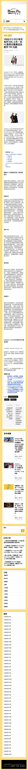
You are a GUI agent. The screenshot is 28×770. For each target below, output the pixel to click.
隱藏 (12, 152)
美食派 (6, 603)
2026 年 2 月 (7, 635)
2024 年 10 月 (7, 685)
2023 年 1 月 (7, 751)
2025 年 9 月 (7, 651)
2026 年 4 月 (7, 629)
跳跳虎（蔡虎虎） (9, 50)
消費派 (9, 35)
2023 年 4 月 (7, 742)
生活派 (6, 594)
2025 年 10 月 (7, 648)
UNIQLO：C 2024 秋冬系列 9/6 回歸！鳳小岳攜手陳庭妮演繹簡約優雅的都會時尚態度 (15, 382)
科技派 (6, 600)
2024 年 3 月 (7, 707)
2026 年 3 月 (7, 632)
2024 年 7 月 (7, 695)
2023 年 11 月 (7, 720)
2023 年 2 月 (7, 748)
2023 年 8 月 (7, 729)
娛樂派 (6, 581)
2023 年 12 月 (7, 717)
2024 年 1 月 (7, 713)
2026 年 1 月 (7, 638)
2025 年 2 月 (7, 673)
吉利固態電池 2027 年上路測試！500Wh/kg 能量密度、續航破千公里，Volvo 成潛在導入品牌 (13, 563)
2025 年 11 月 (7, 645)
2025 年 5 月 (7, 663)
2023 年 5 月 (7, 738)
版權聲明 (13, 766)
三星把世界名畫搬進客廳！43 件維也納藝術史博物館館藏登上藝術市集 (14, 541)
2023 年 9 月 (7, 726)
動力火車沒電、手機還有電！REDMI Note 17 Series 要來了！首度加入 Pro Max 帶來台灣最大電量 (13, 556)
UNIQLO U (13, 399)
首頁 (5, 28)
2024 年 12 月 (7, 679)
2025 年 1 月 (7, 676)
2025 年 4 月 (7, 667)
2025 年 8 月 (7, 654)
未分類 (6, 588)
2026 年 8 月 (7, 616)
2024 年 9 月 (7, 688)
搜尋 (5, 527)
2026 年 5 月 (7, 626)
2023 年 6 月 (7, 735)
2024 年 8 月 (7, 692)
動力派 (6, 578)
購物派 (6, 606)
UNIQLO (7, 399)
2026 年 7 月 (7, 620)
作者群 (17, 766)
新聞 (5, 35)
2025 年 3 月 (7, 670)
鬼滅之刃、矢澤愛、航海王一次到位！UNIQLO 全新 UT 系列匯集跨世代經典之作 (19, 508)
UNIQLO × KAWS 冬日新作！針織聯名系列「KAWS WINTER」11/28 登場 (19, 468)
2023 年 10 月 (7, 723)
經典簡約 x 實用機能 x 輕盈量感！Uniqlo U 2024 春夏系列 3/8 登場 (15, 378)
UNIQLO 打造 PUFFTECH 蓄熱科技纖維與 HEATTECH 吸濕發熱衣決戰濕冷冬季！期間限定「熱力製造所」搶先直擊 (19, 445)
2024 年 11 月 (7, 682)
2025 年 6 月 (7, 660)
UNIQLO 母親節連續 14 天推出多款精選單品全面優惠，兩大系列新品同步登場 (15, 391)
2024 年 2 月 (7, 710)
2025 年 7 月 (7, 657)
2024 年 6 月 (7, 698)
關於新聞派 (22, 766)
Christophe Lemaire (13, 396)
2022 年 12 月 (7, 754)
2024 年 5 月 (7, 701)
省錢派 (6, 597)
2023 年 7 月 (7, 732)
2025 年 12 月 (7, 641)
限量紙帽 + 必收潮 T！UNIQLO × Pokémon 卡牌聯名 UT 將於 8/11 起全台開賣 (19, 489)
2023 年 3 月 (7, 745)
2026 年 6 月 (7, 623)
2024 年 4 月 (7, 704)
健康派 (6, 575)
